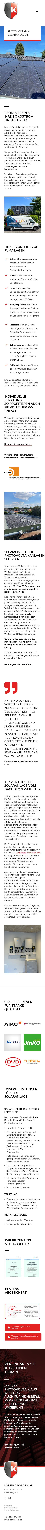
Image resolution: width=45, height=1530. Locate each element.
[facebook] (5, 1498)
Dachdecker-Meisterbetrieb (28, 852)
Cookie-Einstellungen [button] (11, 1510)
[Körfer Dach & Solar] (10, 3)
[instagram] (10, 1498)
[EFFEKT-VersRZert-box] (22, 1304)
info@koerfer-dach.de (13, 1520)
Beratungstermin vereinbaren (18, 444)
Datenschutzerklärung (11, 1508)
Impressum (8, 1506)
